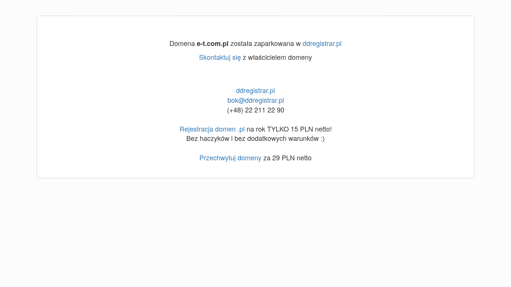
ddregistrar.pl (322, 43)
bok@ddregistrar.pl (255, 100)
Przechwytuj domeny (230, 157)
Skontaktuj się (220, 57)
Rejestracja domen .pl (212, 128)
